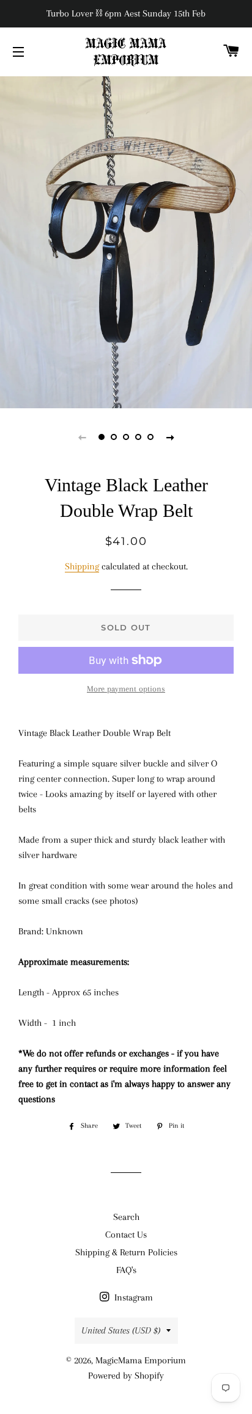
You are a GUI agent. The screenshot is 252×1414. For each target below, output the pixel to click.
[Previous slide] (82, 437)
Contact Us (126, 1234)
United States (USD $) (120, 1330)
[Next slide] (170, 437)
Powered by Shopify (126, 1375)
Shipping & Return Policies (126, 1252)
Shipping (82, 566)
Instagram (132, 1297)
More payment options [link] (126, 688)
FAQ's (126, 1269)
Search (126, 1216)
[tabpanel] (126, 240)
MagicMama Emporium (140, 1360)
